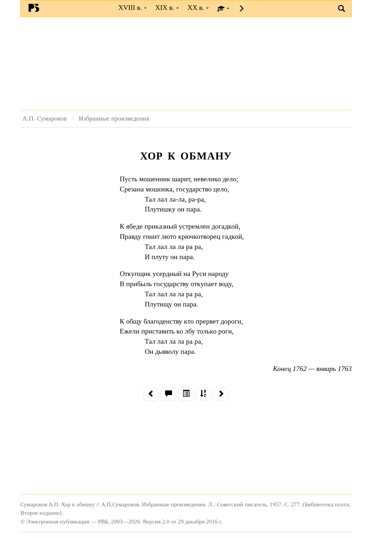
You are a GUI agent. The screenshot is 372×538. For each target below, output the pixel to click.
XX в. (196, 7)
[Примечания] (168, 394)
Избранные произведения (114, 118)
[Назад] (151, 394)
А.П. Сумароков (44, 118)
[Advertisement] (186, 63)
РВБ (33, 7)
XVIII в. (131, 7)
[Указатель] (203, 394)
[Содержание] (186, 394)
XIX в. (165, 7)
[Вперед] (221, 394)
